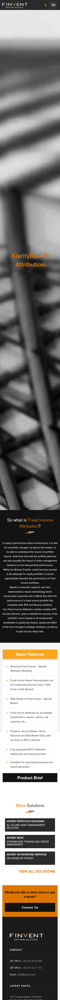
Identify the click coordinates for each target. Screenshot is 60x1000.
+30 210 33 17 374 (32, 967)
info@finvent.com (27, 974)
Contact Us (30, 907)
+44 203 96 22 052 (32, 960)
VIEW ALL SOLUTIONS (37, 871)
